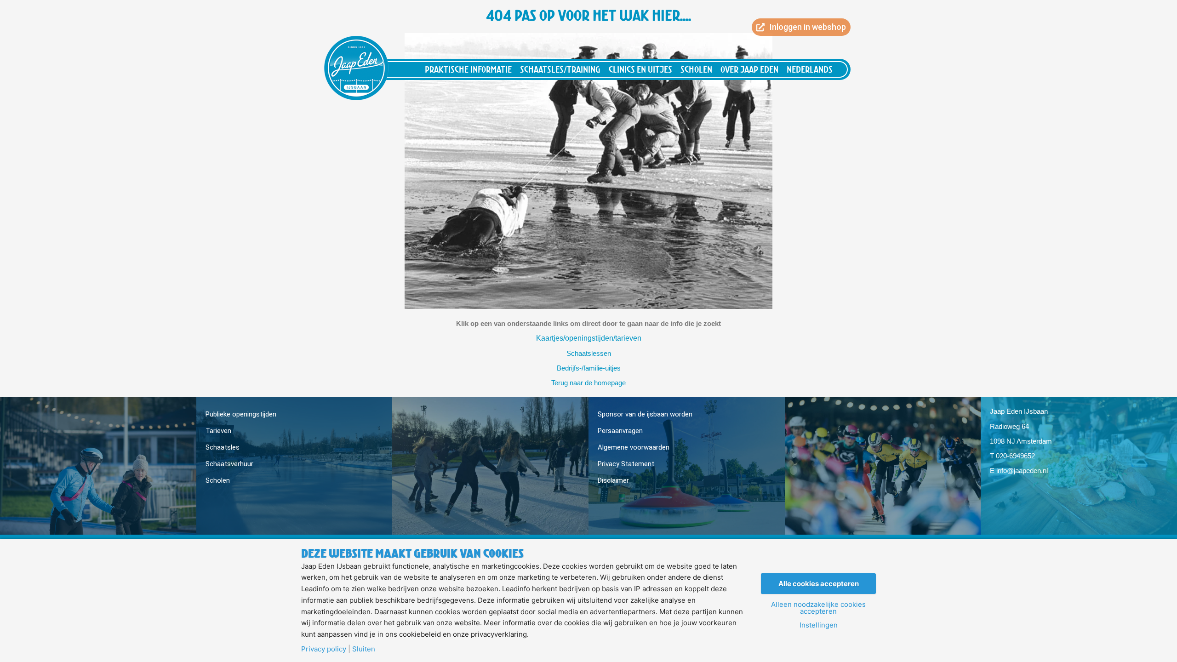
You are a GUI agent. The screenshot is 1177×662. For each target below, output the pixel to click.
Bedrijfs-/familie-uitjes (589, 368)
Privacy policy (323, 648)
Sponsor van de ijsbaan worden (645, 414)
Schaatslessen (588, 353)
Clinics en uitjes (640, 69)
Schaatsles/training (560, 69)
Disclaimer (613, 480)
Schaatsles (223, 447)
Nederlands (810, 69)
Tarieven (218, 431)
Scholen (696, 69)
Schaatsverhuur (229, 464)
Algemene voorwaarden (633, 447)
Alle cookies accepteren (818, 583)
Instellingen (819, 625)
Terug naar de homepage (588, 383)
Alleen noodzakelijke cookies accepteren (818, 608)
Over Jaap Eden (749, 69)
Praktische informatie (468, 69)
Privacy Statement (626, 464)
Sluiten (363, 648)
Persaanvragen (620, 431)
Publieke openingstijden (241, 414)
